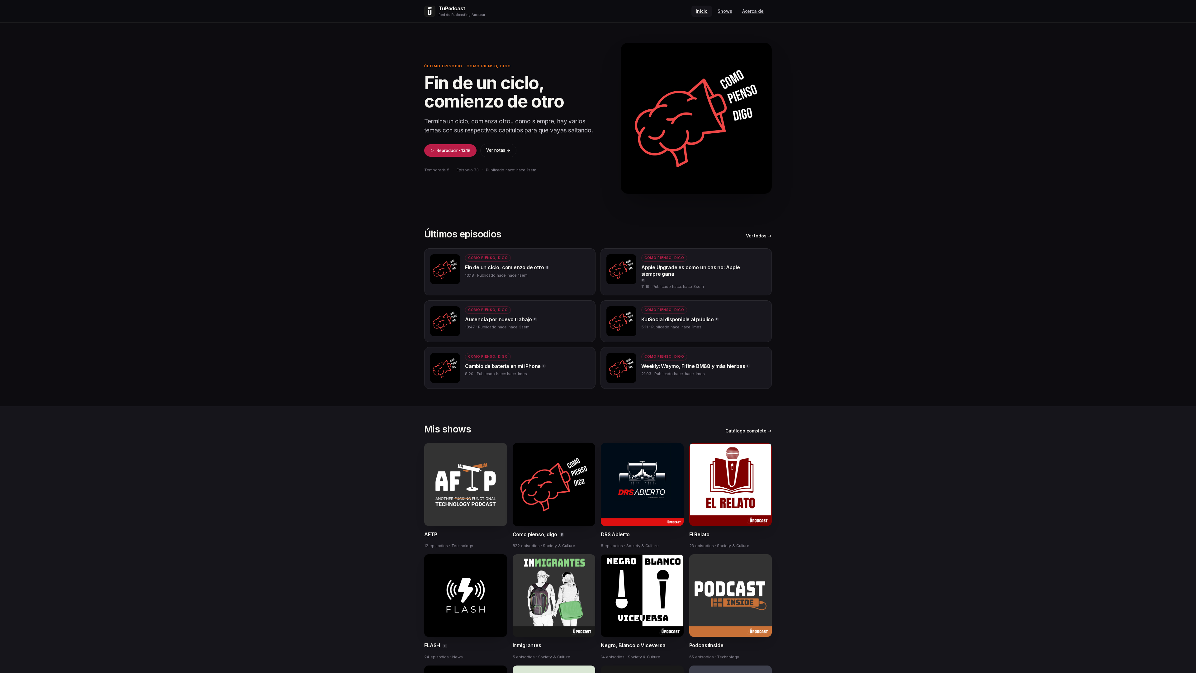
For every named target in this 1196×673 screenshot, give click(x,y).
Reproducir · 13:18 (454, 150)
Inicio (702, 11)
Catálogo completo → (748, 430)
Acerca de (753, 11)
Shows (725, 11)
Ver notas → (498, 150)
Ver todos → (759, 235)
